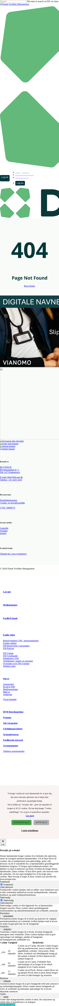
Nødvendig (8, 900)
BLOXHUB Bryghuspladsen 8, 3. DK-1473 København (10, 470)
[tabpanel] (29, 892)
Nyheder (7, 717)
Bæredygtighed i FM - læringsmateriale (21, 640)
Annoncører (8, 684)
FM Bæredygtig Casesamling (16, 646)
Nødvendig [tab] (5, 897)
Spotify (3, 533)
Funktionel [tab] (5, 882)
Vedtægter (7, 694)
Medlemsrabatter (10, 689)
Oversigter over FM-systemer (16, 663)
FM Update (8, 653)
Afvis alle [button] (41, 822)
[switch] (1, 916)
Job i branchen (10, 723)
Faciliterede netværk (13, 740)
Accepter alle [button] (21, 822)
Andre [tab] (3, 994)
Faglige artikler (10, 643)
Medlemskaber (10, 605)
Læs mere (30, 816)
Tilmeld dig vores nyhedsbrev (13, 554)
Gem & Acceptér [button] (7, 1004)
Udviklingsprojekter (13, 729)
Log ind (7, 592)
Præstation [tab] (4, 913)
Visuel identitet (9, 699)
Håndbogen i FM (11, 658)
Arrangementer (10, 745)
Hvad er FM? (9, 687)
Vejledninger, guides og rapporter (18, 661)
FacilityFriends (10, 618)
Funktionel (8, 884)
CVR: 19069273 (7, 508)
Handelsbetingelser (8, 500)
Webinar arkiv (9, 666)
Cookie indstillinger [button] (29, 831)
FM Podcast (8, 648)
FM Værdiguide (10, 656)
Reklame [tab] (4, 978)
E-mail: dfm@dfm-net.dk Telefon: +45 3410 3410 (11, 478)
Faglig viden (9, 635)
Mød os (6, 692)
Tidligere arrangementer (13, 751)
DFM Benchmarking (13, 712)
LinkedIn (4, 528)
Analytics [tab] (4, 926)
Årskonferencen (11, 734)
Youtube (4, 531)
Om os (6, 678)
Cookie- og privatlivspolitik (12, 503)
